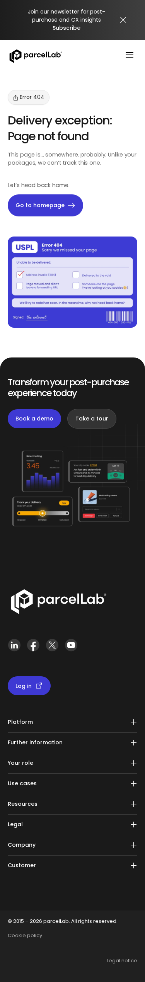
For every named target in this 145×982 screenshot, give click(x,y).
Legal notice (122, 960)
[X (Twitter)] (52, 648)
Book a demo (34, 418)
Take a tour (91, 418)
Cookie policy (25, 935)
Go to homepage (40, 205)
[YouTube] (71, 648)
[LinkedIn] (14, 648)
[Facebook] (33, 648)
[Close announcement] (123, 20)
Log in (23, 686)
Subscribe (66, 28)
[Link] (58, 603)
